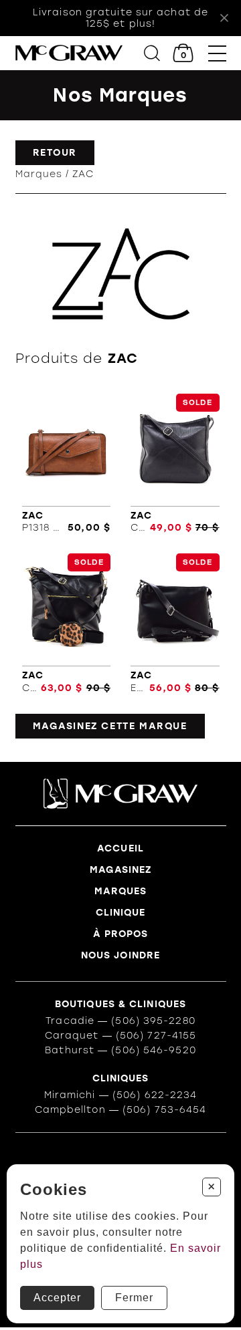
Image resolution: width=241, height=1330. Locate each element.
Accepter (57, 1297)
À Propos (121, 934)
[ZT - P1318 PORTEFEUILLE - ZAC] (66, 463)
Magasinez (121, 870)
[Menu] (217, 53)
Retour (55, 152)
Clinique (121, 912)
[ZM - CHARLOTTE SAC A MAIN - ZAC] (66, 623)
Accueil (120, 848)
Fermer (134, 1297)
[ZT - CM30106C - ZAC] (175, 463)
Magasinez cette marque (110, 726)
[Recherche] (152, 53)
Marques (39, 174)
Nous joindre (120, 955)
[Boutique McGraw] (69, 53)
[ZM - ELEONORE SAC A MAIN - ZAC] (175, 623)
